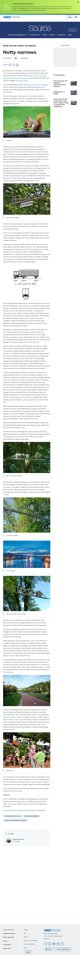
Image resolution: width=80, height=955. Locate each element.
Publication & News (9, 933)
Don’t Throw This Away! (38, 75)
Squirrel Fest (7, 717)
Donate (26, 929)
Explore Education (8, 937)
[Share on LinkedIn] (17, 64)
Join (25, 933)
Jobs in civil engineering (30, 940)
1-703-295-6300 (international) (53, 936)
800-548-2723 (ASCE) (50, 933)
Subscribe (72, 30)
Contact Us (47, 939)
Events (5, 941)
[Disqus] (40, 870)
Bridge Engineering (32, 816)
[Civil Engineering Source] (40, 28)
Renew (26, 937)
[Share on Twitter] (13, 64)
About (70, 35)
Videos (44, 35)
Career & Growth (8, 929)
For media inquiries (29, 944)
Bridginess (6, 78)
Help (25, 947)
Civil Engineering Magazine (16, 35)
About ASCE (7, 948)
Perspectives (61, 35)
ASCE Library (23, 80)
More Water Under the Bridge (37, 85)
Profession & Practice (13, 816)
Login (70, 17)
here (23, 427)
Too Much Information (21, 78)
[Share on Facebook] (9, 64)
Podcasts (52, 35)
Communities (7, 944)
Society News (33, 35)
